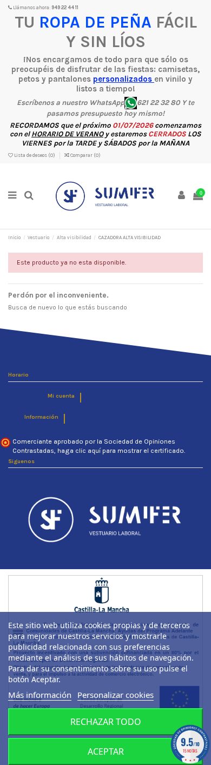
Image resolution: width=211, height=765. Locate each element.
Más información (39, 694)
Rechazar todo (105, 722)
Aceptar (106, 751)
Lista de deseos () (34, 155)
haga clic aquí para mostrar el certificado (120, 450)
